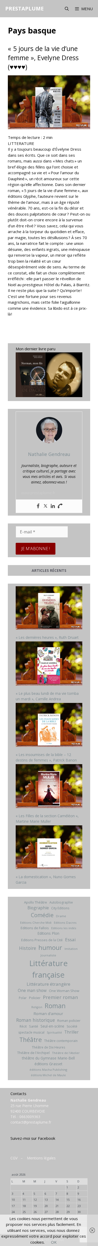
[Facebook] (38, 506)
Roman (55, 1005)
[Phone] (60, 506)
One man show (32, 990)
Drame (61, 916)
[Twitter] (45, 506)
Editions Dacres (65, 922)
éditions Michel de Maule (48, 1075)
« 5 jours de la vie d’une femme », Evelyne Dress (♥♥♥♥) (43, 57)
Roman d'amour (48, 1013)
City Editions (60, 908)
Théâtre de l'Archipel (33, 1052)
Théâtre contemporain (61, 1041)
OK (54, 1242)
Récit (23, 1026)
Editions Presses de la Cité (42, 940)
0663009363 (29, 1116)
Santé (33, 1026)
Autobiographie (61, 902)
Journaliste (48, 955)
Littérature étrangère (48, 984)
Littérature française (48, 969)
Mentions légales (41, 1157)
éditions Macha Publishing (48, 1070)
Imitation (71, 949)
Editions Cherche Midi (35, 922)
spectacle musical (31, 1032)
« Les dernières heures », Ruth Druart (47, 637)
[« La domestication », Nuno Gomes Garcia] (49, 847)
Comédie (42, 915)
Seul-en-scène (52, 1026)
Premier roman (60, 997)
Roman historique (35, 1020)
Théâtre (30, 1039)
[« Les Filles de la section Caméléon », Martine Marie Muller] (49, 786)
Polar (23, 998)
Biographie (38, 908)
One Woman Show (64, 990)
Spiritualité (54, 1032)
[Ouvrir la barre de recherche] (66, 8)
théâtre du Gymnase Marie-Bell (48, 1058)
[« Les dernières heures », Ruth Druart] (49, 608)
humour (50, 947)
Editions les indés (63, 928)
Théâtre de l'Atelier (66, 1053)
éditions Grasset (48, 1063)
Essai (70, 940)
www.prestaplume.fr (38, 492)
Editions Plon (48, 933)
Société (72, 1026)
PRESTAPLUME (24, 8)
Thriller (71, 1032)
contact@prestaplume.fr (30, 1122)
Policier (35, 997)
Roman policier (68, 1020)
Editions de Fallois (35, 928)
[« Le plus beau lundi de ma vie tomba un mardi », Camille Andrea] (49, 664)
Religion (36, 1007)
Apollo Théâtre (35, 902)
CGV (14, 1157)
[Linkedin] (52, 506)
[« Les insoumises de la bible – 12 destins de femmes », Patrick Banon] (49, 725)
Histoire (27, 948)
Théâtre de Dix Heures (48, 1047)
